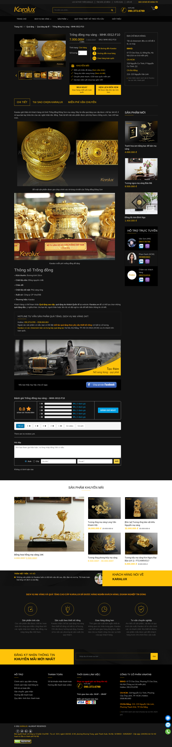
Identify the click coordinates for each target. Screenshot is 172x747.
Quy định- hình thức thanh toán (27, 698)
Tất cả (20, 426)
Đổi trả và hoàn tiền (22, 688)
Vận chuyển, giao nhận (23, 691)
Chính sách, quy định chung (25, 681)
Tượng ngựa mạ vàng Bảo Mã (138, 183)
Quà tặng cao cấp (47, 304)
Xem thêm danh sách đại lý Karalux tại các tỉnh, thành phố (141, 79)
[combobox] (84, 10)
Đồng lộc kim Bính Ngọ (135, 217)
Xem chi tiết (100, 73)
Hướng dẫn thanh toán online (60, 685)
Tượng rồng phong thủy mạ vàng (102, 558)
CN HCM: (131, 60)
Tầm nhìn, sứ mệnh (103, 2)
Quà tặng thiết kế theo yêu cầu (89, 19)
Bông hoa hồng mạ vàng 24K (29, 554)
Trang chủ (21, 19)
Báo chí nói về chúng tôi (148, 2)
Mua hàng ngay (51, 534)
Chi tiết (51, 526)
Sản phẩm (62, 19)
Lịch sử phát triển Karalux (82, 2)
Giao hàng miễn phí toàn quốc (82, 89)
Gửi (116, 461)
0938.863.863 (42, 322)
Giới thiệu (116, 19)
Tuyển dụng (118, 2)
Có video (69, 426)
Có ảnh (80, 426)
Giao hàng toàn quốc (105, 58)
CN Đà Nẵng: (132, 70)
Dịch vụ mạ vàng (42, 19)
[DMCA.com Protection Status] (22, 741)
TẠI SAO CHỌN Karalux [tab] (48, 102)
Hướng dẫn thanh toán (23, 695)
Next (62, 75)
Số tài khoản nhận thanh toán (60, 681)
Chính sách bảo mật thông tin (26, 685)
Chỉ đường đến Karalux (106, 48)
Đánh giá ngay (108, 410)
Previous (16, 75)
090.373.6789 (29, 322)
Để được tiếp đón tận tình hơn (108, 89)
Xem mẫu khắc (99, 70)
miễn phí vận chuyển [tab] (82, 102)
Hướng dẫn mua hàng (106, 53)
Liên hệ (129, 2)
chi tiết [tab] (22, 102)
